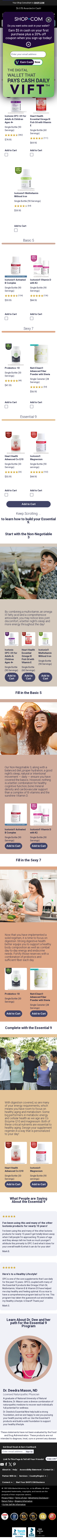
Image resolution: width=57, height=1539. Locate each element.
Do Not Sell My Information (14, 1504)
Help (15, 1470)
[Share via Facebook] (6, 1464)
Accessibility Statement (30, 1470)
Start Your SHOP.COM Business (30, 1482)
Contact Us (48, 1470)
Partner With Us (9, 1476)
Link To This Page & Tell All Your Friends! (23, 1458)
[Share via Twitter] (10, 1465)
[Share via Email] (2, 1465)
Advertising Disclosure (38, 1498)
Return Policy (7, 1501)
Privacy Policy (8, 1498)
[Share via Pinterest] (14, 1465)
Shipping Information (23, 1501)
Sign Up (29, 1452)
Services (23, 1476)
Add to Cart (11, 150)
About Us (6, 1470)
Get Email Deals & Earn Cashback (19, 1447)
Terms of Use (21, 1498)
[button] (38, 1476)
